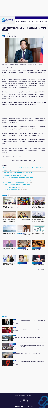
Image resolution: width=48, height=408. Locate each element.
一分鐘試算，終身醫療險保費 (38, 265)
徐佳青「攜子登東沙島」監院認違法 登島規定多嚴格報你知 (9, 234)
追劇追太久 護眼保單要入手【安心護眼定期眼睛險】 (14, 182)
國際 (37, 21)
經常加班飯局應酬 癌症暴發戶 (38, 250)
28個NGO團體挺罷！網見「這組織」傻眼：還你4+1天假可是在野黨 (9, 206)
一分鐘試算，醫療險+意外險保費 (10, 187)
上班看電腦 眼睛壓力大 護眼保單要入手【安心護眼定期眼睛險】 (24, 235)
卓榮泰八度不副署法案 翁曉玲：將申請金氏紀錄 (9, 264)
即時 (17, 21)
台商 (41, 21)
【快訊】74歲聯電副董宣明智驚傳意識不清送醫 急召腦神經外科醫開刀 (24, 220)
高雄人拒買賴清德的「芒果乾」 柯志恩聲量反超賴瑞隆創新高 (38, 234)
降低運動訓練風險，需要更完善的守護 (11, 189)
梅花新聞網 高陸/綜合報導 (7, 67)
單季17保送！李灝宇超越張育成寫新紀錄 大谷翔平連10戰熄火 (16, 184)
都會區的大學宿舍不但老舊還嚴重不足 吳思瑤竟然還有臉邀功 (9, 220)
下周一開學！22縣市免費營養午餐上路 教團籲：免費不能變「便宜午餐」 (38, 206)
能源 (21, 160)
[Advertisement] (24, 8)
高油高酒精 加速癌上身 (23, 249)
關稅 (35, 160)
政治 (28, 21)
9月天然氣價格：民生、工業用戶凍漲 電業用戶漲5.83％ (15, 175)
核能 (17, 160)
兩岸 (33, 21)
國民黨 (25, 160)
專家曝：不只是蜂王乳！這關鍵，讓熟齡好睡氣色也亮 (24, 265)
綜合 (46, 21)
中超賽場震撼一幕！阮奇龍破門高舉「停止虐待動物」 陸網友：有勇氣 (18, 177)
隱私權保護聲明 (22, 395)
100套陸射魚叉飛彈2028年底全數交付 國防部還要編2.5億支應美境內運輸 (38, 220)
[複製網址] (12, 36)
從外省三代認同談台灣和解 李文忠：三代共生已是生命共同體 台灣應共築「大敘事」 (24, 206)
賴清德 (30, 160)
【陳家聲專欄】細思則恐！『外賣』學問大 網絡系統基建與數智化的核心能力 (20, 180)
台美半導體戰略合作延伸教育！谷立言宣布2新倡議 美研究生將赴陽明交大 (9, 249)
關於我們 (16, 395)
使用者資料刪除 (30, 395)
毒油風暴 (23, 21)
